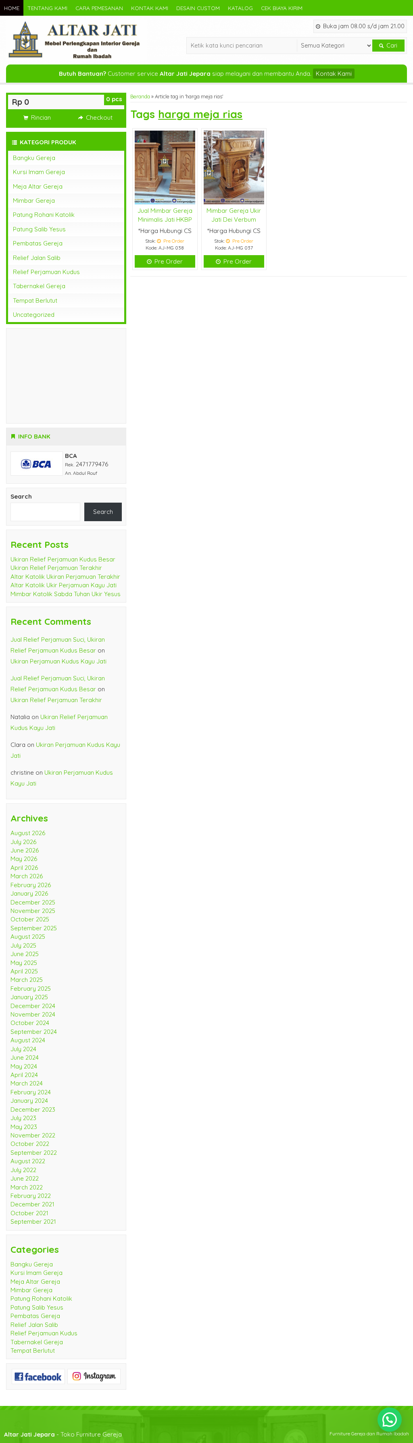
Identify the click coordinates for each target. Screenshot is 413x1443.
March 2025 (26, 979)
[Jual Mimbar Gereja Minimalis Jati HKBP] (165, 166)
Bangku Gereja (34, 158)
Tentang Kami (47, 7)
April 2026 (24, 867)
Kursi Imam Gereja (39, 172)
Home (11, 7)
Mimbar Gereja (34, 200)
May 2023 (23, 1127)
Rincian (40, 117)
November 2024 (32, 1014)
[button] (390, 1420)
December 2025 (32, 902)
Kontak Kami (149, 7)
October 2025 (29, 919)
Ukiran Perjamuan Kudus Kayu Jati (58, 661)
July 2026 (23, 842)
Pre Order (168, 261)
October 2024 (29, 1023)
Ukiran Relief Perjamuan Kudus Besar (62, 559)
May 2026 (23, 859)
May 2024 (23, 1066)
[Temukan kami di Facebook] (38, 1376)
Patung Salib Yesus (39, 229)
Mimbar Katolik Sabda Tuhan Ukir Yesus (65, 594)
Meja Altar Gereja (38, 186)
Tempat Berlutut (35, 300)
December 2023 (32, 1109)
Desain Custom (198, 7)
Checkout (98, 117)
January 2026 (29, 893)
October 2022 (29, 1144)
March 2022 (26, 1187)
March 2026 (26, 876)
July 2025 (23, 945)
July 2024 (23, 1049)
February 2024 (30, 1092)
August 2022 (27, 1161)
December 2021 (32, 1204)
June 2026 (24, 850)
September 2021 (33, 1221)
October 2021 (29, 1213)
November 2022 (32, 1135)
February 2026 (30, 885)
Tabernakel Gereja (39, 286)
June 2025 (24, 954)
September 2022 (33, 1152)
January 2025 (29, 997)
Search (21, 496)
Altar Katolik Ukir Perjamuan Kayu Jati (63, 585)
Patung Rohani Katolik (44, 214)
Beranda (140, 96)
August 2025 (27, 936)
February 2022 (30, 1196)
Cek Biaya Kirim (281, 7)
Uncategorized (33, 314)
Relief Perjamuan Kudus (46, 272)
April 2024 (24, 1075)
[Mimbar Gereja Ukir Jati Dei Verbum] (234, 166)
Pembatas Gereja (38, 243)
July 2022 (23, 1170)
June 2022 (24, 1178)
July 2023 (23, 1118)
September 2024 (33, 1031)
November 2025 (32, 911)
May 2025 (23, 963)
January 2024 (29, 1100)
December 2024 (32, 1006)
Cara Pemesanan (99, 7)
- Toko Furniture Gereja (63, 1434)
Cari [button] (391, 45)
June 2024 (24, 1057)
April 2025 (24, 971)
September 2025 (33, 928)
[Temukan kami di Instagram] (94, 1376)
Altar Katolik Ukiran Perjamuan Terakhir (65, 576)
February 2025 (30, 988)
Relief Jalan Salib (36, 258)
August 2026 (27, 833)
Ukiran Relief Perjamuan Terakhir (56, 568)
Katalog (240, 7)
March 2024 (26, 1083)
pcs (114, 99)
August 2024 (27, 1040)
